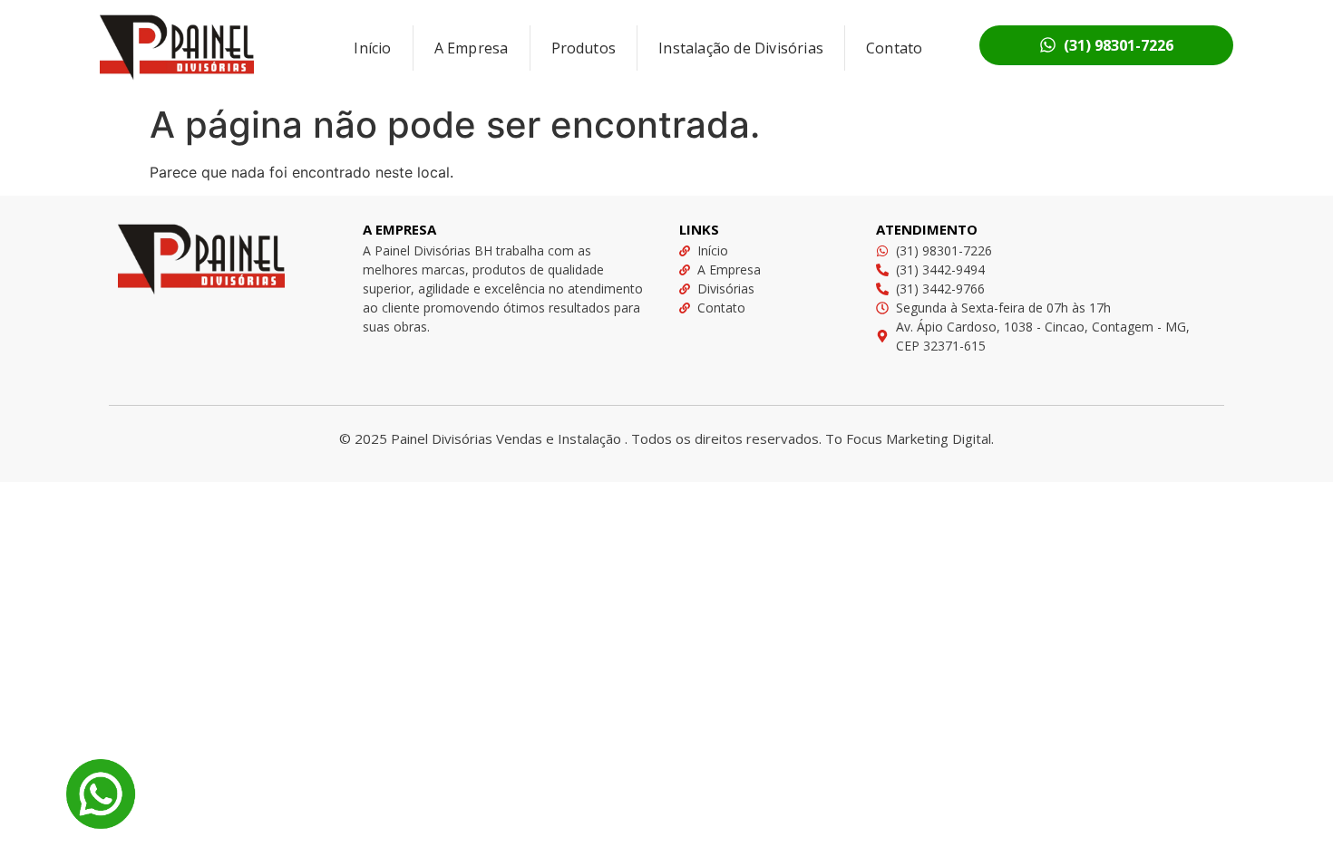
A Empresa (471, 48)
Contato (894, 48)
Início (372, 48)
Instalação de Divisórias (740, 48)
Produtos (584, 48)
